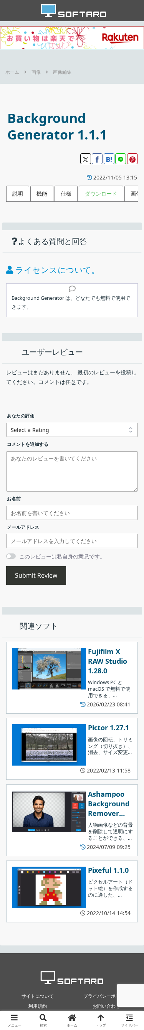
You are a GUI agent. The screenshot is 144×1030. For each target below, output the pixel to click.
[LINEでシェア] (120, 158)
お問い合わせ (106, 1006)
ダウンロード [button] (101, 193)
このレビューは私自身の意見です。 (62, 556)
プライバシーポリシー (106, 996)
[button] (129, 897)
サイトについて (38, 996)
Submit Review (36, 575)
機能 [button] (41, 193)
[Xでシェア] (85, 158)
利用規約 (37, 1006)
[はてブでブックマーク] (109, 158)
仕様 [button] (66, 193)
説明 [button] (17, 193)
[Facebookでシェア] (97, 158)
